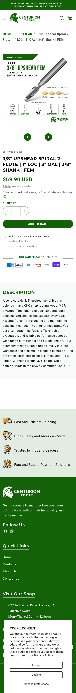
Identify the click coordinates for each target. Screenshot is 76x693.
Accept (36, 665)
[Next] (48, 137)
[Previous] (27, 137)
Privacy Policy (43, 655)
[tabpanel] (38, 89)
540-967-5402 (19, 611)
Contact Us (11, 578)
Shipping (7, 186)
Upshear (25, 34)
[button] (5, 18)
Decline (36, 674)
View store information (23, 246)
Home (7, 34)
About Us (10, 571)
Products (10, 564)
